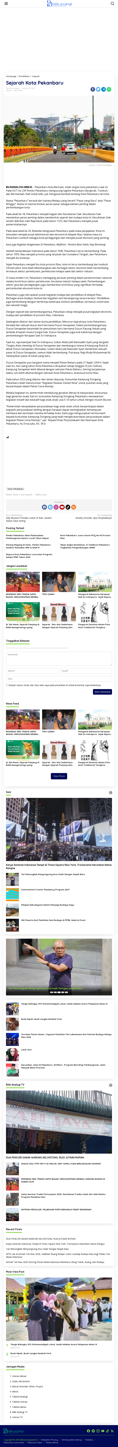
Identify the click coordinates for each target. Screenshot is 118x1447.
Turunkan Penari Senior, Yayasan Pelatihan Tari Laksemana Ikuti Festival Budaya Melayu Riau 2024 (66, 1035)
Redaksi (89, 1440)
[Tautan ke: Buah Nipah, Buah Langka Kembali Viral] (12, 1023)
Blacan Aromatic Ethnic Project (27, 1386)
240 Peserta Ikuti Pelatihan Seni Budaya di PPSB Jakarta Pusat (53, 920)
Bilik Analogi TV (19, 1412)
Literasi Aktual (19, 1376)
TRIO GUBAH (48, 594)
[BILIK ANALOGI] (59, 3)
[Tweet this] (98, 89)
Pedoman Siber (35, 1442)
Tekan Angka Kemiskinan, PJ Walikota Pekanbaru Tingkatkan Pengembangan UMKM (85, 546)
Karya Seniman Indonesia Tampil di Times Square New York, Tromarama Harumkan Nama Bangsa (59, 866)
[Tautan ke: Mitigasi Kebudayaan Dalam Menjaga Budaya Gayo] (12, 909)
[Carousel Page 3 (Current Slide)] (59, 992)
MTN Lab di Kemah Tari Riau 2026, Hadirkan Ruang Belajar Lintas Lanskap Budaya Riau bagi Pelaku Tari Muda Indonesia (58, 1255)
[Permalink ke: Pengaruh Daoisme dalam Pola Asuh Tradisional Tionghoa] (95, 612)
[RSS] (73, 507)
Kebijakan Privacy (49, 1440)
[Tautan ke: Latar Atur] (12, 1054)
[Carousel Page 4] (62, 992)
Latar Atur (26, 1049)
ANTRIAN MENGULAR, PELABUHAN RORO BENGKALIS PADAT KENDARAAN (56, 1209)
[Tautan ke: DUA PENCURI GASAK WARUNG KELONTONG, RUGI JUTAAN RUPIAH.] (59, 1122)
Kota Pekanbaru (16, 488)
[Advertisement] (60, 16)
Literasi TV (17, 1417)
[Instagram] (56, 507)
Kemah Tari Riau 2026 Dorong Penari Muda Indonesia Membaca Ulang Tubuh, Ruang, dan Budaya (55, 1262)
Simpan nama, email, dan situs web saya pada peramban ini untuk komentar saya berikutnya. (55, 685)
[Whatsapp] (109, 89)
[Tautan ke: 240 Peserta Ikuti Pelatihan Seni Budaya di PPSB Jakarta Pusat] (12, 924)
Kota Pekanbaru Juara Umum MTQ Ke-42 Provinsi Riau (85, 536)
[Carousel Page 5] (66, 992)
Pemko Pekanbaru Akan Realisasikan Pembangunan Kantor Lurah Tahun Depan (27, 536)
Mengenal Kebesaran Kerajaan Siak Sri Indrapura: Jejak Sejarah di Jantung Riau (95, 595)
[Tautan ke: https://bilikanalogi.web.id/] (110, 792)
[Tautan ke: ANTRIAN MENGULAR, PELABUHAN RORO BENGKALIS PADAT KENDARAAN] (12, 1214)
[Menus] (6, 3)
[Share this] (92, 89)
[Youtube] (62, 507)
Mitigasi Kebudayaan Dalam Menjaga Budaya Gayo (47, 905)
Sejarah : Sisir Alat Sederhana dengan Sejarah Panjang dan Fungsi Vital (57, 626)
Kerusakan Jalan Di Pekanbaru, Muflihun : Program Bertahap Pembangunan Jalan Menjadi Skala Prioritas (63, 1066)
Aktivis (15, 1391)
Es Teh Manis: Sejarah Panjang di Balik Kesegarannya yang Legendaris (22, 626)
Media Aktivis (52, 1442)
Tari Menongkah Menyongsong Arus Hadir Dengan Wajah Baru (53, 874)
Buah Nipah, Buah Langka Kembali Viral (41, 1019)
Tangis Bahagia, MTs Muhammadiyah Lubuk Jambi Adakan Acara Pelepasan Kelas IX (64, 1004)
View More (59, 776)
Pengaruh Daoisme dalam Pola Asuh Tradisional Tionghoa (94, 625)
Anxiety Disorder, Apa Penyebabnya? (94, 516)
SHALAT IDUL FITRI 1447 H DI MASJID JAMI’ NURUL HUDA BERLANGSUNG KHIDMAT (61, 1163)
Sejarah (9, 90)
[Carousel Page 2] (55, 992)
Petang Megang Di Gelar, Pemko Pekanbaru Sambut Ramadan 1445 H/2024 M (28, 546)
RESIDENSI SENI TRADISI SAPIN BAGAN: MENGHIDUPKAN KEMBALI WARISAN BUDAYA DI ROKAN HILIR (22, 595)
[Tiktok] (68, 507)
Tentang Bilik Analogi (72, 1440)
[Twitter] (50, 507)
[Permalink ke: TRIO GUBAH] (59, 581)
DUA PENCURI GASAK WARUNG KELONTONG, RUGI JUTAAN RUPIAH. (45, 1157)
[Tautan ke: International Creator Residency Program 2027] (12, 894)
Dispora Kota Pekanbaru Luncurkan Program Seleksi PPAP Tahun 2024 (29, 555)
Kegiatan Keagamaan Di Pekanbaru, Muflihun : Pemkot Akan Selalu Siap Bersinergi (61, 244)
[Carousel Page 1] (51, 992)
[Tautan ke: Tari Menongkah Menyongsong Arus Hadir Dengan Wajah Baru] (12, 879)
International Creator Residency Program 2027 (45, 889)
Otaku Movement (21, 1381)
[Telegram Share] (103, 89)
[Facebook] (44, 507)
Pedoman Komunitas (14, 1442)
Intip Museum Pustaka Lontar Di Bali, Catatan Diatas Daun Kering (29, 518)
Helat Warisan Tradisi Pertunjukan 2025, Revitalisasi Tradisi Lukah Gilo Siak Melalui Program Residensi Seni (63, 1195)
